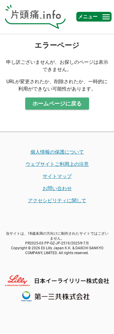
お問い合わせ (57, 188)
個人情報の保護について (57, 152)
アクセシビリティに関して (57, 200)
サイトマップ (57, 176)
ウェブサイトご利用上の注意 (57, 164)
